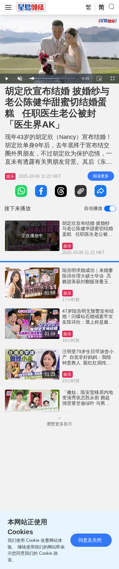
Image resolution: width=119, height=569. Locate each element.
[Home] (31, 7)
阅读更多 (101, 176)
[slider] (52, 78)
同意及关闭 (89, 540)
